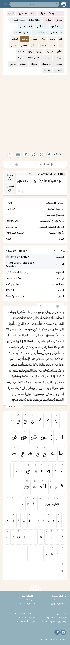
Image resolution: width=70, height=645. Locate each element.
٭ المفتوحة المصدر (57, 599)
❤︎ (20, 191)
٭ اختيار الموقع (58, 603)
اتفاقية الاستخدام (27, 617)
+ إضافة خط (28, 595)
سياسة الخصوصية (26, 621)
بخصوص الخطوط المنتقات (53, 621)
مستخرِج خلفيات (26, 603)
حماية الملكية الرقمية (25, 613)
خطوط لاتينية (28, 599)
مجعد (31, 173)
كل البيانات (57, 250)
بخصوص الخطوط (57, 613)
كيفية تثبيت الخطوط (56, 617)
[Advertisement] (35, 112)
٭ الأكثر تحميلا (59, 595)
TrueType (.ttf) (15, 296)
